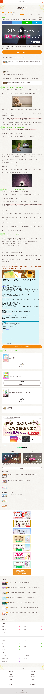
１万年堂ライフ (22, 8)
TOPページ (11, 671)
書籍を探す (33, 674)
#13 (31, 14)
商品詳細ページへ (22, 366)
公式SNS (11, 679)
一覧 (39, 14)
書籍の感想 (11, 676)
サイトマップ (11, 684)
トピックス (33, 671)
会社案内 (33, 679)
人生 (3, 17)
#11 (12, 14)
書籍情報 (11, 674)
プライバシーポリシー (33, 684)
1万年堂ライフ (33, 676)
